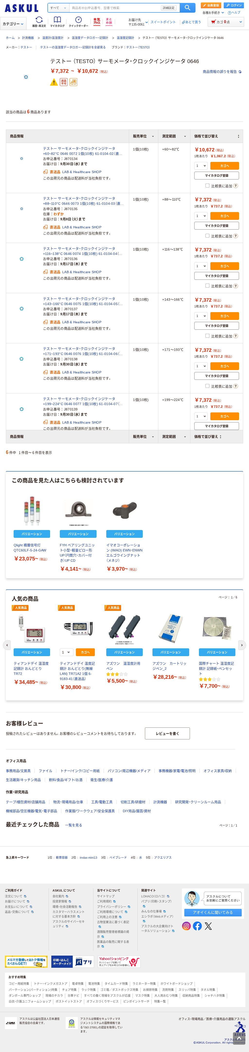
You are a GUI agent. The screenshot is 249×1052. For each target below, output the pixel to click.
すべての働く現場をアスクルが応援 (107, 995)
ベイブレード (118, 857)
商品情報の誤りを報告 (220, 72)
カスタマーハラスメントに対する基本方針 (69, 914)
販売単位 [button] (140, 436)
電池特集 (94, 984)
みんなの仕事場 (151, 911)
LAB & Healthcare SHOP (81, 172)
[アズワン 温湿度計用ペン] (124, 628)
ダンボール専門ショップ (25, 995)
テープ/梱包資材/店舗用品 (25, 802)
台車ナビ (73, 995)
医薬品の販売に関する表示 (113, 944)
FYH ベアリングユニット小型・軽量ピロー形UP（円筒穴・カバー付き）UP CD (77, 552)
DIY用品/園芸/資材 (137, 811)
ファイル (45, 771)
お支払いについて (16, 907)
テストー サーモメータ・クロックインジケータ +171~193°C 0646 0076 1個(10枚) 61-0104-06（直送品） (83, 351)
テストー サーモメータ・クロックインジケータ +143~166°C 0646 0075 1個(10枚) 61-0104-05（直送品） (83, 302)
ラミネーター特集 (144, 984)
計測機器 (28, 38)
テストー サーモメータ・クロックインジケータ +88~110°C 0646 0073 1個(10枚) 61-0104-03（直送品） (83, 201)
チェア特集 (69, 990)
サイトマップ (106, 896)
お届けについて (15, 901)
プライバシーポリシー (111, 907)
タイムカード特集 (116, 984)
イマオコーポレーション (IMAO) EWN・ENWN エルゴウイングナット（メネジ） (124, 552)
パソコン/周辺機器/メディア (129, 771)
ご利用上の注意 (107, 917)
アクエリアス (163, 857)
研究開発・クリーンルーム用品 (198, 802)
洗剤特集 (168, 990)
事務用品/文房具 (18, 771)
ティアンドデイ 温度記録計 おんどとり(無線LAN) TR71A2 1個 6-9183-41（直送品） (77, 671)
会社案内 (58, 896)
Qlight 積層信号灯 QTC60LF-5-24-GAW (30, 547)
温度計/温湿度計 (52, 38)
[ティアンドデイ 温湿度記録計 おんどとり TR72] (32, 628)
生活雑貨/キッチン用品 (23, 780)
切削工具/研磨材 (133, 802)
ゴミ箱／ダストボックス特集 (119, 990)
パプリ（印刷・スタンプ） (156, 901)
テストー (26, 47)
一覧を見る (73, 825)
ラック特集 (88, 990)
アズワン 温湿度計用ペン (123, 665)
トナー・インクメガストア (50, 984)
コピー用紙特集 (19, 984)
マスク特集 (142, 995)
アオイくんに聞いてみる (213, 912)
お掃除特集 (150, 990)
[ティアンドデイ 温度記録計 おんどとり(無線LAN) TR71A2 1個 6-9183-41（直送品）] (78, 628)
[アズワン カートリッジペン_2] (171, 628)
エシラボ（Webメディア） (157, 916)
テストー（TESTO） (138, 47)
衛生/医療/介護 (101, 780)
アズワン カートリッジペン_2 (169, 665)
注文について (13, 896)
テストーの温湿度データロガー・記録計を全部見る (73, 47)
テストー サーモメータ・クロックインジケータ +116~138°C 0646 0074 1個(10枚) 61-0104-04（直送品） (82, 251)
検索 (188, 8)
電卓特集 (78, 984)
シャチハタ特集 (215, 995)
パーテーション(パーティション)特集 (33, 990)
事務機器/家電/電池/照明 (177, 771)
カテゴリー (11, 24)
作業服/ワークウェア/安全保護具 (90, 811)
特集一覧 (160, 1001)
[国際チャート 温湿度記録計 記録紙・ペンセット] (217, 628)
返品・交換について (17, 912)
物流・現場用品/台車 (68, 802)
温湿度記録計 (125, 38)
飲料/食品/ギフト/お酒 (65, 780)
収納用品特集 (191, 995)
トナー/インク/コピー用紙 (80, 771)
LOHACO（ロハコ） (153, 896)
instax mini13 (88, 857)
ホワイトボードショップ (176, 984)
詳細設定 (169, 7)
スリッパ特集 (187, 990)
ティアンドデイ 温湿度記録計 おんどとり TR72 (31, 668)
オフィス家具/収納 (218, 771)
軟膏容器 (62, 857)
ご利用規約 (104, 901)
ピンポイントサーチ (136, 1001)
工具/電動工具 (102, 802)
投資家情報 (60, 901)
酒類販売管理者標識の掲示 (113, 934)
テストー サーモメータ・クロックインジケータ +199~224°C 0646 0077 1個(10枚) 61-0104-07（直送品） (83, 402)
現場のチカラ (54, 995)
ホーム (10, 38)
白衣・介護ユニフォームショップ (30, 1001)
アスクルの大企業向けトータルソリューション (157, 929)
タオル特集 (208, 990)
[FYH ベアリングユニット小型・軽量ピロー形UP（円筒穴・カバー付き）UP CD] (78, 510)
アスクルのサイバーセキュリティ (69, 924)
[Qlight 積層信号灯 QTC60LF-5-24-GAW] (32, 510)
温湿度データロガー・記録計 (90, 38)
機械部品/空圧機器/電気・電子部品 (31, 811)
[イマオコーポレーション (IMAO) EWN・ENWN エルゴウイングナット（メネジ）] (124, 510)
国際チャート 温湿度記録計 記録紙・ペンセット (216, 668)
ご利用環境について (110, 912)
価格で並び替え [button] (206, 436)
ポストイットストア (69, 1001)
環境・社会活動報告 (65, 907)
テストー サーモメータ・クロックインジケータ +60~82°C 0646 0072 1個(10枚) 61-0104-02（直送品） (82, 151)
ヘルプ (235, 12)
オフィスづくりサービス (103, 1001)
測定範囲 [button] (169, 436)
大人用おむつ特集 (166, 995)
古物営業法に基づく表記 (113, 922)
